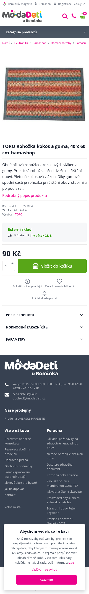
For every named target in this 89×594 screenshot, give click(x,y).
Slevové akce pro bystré (21, 483)
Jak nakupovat (14, 489)
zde (71, 562)
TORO (18, 214)
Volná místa (13, 507)
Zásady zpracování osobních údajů (17, 474)
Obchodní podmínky (19, 466)
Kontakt (10, 495)
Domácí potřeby (61, 43)
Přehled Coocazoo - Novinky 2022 (60, 521)
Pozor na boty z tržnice (62, 475)
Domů (6, 43)
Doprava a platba (16, 460)
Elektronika (21, 43)
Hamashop (39, 43)
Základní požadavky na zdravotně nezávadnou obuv (62, 443)
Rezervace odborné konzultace (18, 441)
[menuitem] (17, 4)
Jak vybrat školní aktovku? (64, 491)
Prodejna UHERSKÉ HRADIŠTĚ (25, 418)
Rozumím (46, 579)
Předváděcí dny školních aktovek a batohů (63, 500)
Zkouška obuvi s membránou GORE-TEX (62, 483)
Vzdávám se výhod (44, 569)
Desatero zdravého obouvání (60, 466)
